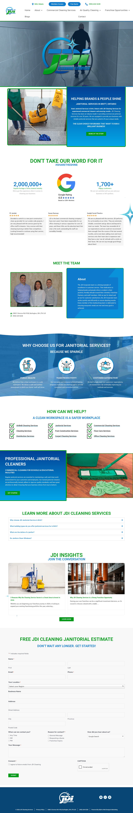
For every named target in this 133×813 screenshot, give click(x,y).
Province (71, 719)
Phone (71, 672)
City (9, 719)
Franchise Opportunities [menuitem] (116, 10)
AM (11, 738)
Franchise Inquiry (56, 741)
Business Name (14, 691)
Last (69, 668)
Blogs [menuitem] (27, 16)
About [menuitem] (37, 10)
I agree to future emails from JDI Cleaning (25, 764)
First (10, 668)
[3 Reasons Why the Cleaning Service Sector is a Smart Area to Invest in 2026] (36, 578)
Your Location (14, 682)
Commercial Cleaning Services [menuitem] (61, 10)
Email (11, 672)
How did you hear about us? (98, 732)
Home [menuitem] (27, 10)
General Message (56, 735)
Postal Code (12, 728)
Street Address (13, 710)
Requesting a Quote (57, 738)
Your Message (14, 745)
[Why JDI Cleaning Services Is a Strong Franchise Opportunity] (96, 578)
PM (11, 741)
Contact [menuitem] (82, 16)
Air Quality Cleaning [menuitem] (89, 10)
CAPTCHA (82, 761)
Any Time (13, 735)
